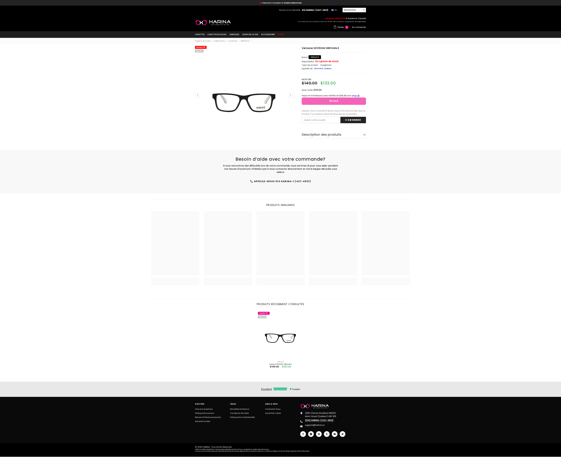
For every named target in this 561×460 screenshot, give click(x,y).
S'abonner (353, 120)
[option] (280, 3)
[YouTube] (334, 434)
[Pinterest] (319, 434)
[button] (197, 94)
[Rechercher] (354, 10)
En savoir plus (360, 21)
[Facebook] (303, 434)
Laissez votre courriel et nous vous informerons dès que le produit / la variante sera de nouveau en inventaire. (333, 112)
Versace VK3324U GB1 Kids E (280, 364)
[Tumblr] (327, 434)
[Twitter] (342, 434)
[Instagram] (311, 434)
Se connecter (359, 27)
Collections (219, 40)
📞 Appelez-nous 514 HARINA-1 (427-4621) (280, 181)
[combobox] (352, 10)
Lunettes (232, 40)
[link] (175, 281)
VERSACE (244, 40)
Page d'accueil (202, 40)
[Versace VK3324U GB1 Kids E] (280, 334)
